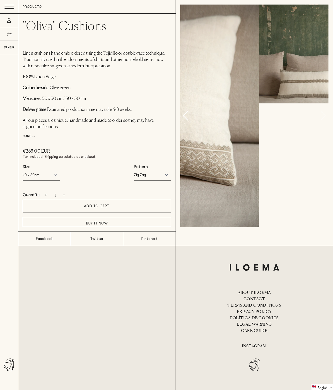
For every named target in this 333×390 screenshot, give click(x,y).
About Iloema (254, 292)
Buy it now (97, 223)
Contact (254, 298)
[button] (322, 387)
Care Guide (254, 330)
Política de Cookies (254, 317)
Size (26, 166)
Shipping (51, 157)
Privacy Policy (254, 311)
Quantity (31, 195)
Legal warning (254, 324)
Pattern (141, 166)
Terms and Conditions (254, 305)
